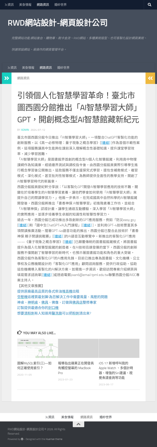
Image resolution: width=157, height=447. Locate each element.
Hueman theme (54, 439)
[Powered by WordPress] (22, 439)
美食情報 (25, 4)
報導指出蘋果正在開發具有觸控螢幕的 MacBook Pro (76, 368)
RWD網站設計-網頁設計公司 (58, 23)
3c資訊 (9, 4)
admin (25, 130)
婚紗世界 (60, 4)
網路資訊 (43, 4)
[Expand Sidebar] (6, 78)
